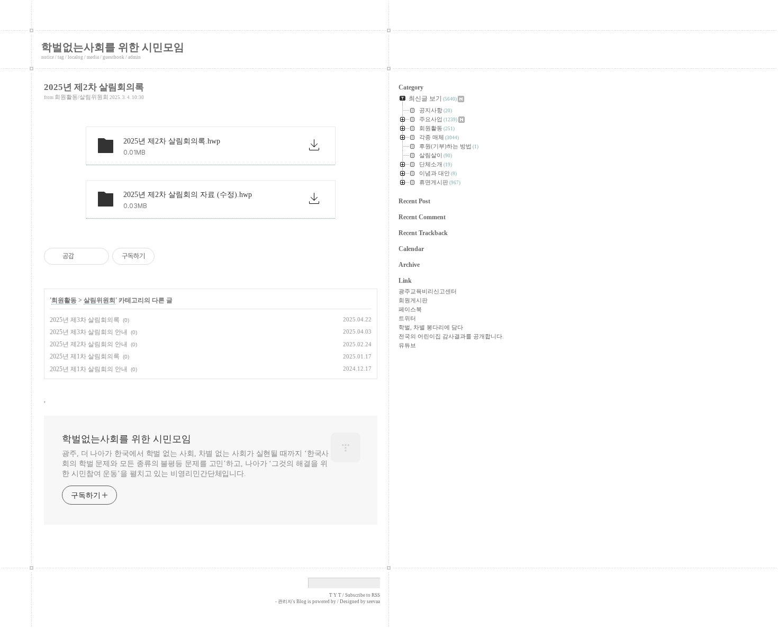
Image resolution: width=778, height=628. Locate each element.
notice (47, 57)
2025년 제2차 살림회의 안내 (89, 344)
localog (75, 57)
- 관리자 (283, 601)
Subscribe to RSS (362, 595)
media (93, 57)
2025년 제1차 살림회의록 (85, 356)
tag (61, 57)
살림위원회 (99, 300)
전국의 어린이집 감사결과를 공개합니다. (451, 336)
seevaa (373, 601)
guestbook (113, 57)
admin (134, 57)
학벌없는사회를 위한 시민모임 (112, 47)
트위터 (407, 318)
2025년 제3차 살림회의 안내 (89, 332)
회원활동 (64, 300)
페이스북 (410, 309)
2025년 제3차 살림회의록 (85, 320)
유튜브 (407, 345)
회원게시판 (413, 300)
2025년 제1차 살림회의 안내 (89, 369)
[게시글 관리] (97, 256)
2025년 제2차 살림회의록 (94, 87)
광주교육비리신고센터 (428, 291)
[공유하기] (84, 256)
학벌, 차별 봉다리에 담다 (431, 327)
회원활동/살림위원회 (81, 97)
